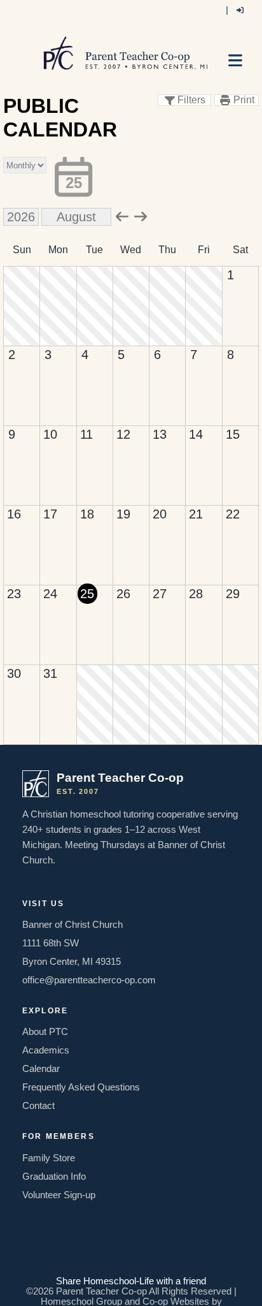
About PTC (45, 1032)
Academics (45, 1050)
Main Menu (238, 65)
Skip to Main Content (131, 1271)
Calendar (41, 1069)
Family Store (48, 1158)
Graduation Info (54, 1176)
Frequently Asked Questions (81, 1087)
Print (243, 99)
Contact (38, 1106)
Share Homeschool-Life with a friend (131, 1281)
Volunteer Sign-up (58, 1195)
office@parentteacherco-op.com (89, 980)
